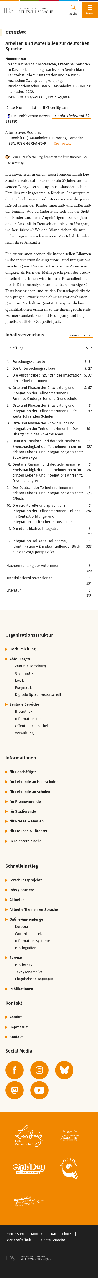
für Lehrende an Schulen (30, 792)
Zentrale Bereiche (24, 704)
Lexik (19, 680)
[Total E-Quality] (69, 1169)
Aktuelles (17, 900)
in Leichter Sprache (26, 841)
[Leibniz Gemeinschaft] (29, 1136)
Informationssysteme (32, 941)
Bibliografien (25, 948)
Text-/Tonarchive (29, 972)
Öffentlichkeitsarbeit (32, 726)
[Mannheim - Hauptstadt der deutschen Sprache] (29, 1202)
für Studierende (23, 811)
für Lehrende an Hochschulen (34, 782)
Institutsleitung (23, 649)
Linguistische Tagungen (34, 979)
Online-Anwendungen (27, 919)
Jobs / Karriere (22, 890)
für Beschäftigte (23, 772)
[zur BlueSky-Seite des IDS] (64, 1070)
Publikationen (21, 989)
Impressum (19, 1027)
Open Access (62, 144)
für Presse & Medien (27, 821)
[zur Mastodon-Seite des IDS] (14, 1090)
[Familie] (69, 1136)
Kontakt (16, 1037)
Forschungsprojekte (26, 880)
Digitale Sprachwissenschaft (38, 694)
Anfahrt (16, 1017)
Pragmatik (23, 687)
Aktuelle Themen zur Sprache (34, 909)
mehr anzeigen (81, 335)
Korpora (21, 926)
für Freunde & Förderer (28, 831)
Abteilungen (20, 659)
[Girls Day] (29, 1169)
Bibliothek (23, 711)
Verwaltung (24, 733)
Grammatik (24, 673)
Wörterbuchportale (31, 934)
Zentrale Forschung (30, 666)
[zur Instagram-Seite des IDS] (39, 1070)
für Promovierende (25, 801)
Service (16, 958)
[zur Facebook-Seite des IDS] (14, 1070)
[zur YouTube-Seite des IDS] (39, 1090)
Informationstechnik (32, 719)
